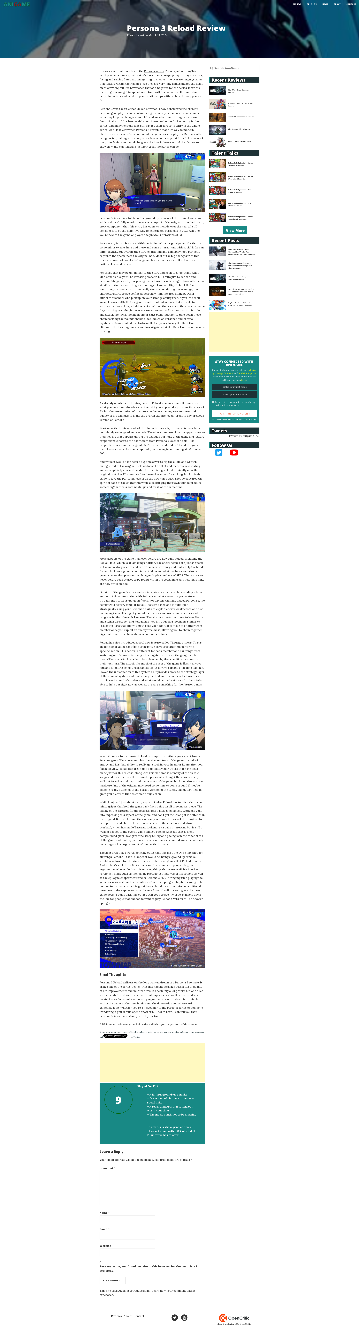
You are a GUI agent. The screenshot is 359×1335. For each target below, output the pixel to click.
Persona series (154, 71)
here (243, 380)
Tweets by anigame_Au (244, 435)
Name (105, 1212)
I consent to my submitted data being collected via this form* (235, 404)
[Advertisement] (152, 1062)
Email (105, 1229)
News (325, 4)
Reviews (297, 4)
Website (105, 1245)
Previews (312, 4)
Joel (141, 35)
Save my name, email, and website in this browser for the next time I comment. (148, 1268)
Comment (107, 1168)
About (337, 4)
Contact (351, 4)
